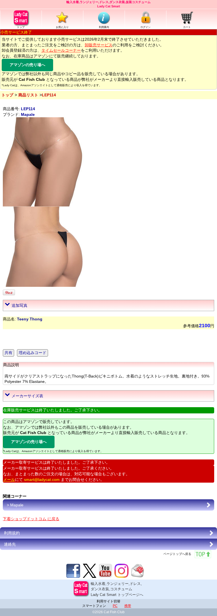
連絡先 (10, 544)
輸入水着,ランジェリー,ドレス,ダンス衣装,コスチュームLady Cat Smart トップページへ (117, 589)
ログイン (145, 27)
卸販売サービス (98, 45)
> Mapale (15, 505)
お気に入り (62, 27)
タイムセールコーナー (61, 50)
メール (9, 479)
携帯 (127, 606)
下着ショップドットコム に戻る (31, 519)
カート (187, 27)
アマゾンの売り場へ (27, 64)
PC (115, 606)
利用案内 (104, 27)
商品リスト (28, 95)
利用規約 (12, 533)
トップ (21, 27)
